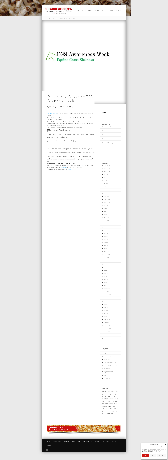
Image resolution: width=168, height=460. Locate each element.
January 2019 (106, 291)
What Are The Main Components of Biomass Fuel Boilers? (111, 138)
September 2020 (107, 233)
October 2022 (107, 168)
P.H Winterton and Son (52, 113)
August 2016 (106, 338)
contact (83, 165)
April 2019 (106, 282)
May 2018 (106, 313)
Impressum (158, 457)
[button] (165, 444)
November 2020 (107, 227)
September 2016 (107, 335)
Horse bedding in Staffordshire (110, 365)
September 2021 (107, 202)
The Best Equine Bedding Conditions (109, 134)
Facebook (69, 169)
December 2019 (107, 261)
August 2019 (106, 270)
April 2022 (106, 186)
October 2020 (107, 230)
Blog (53, 18)
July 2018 (105, 307)
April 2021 (106, 214)
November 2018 (107, 298)
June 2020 (106, 242)
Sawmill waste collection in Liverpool (109, 372)
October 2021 (107, 199)
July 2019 (105, 273)
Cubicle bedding (107, 356)
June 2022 (106, 180)
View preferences (161, 455)
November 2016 (107, 328)
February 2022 (107, 193)
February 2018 (107, 319)
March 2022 (106, 190)
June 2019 (106, 276)
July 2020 (105, 239)
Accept (145, 455)
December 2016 (107, 325)
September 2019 (107, 267)
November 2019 (107, 264)
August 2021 (106, 205)
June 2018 (106, 310)
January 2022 (106, 196)
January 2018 (106, 322)
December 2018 (107, 294)
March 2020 (106, 251)
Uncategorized (107, 378)
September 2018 (107, 301)
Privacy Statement (152, 457)
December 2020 (107, 224)
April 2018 (106, 316)
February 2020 (107, 254)
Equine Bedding (107, 359)
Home (48, 18)
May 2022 (106, 183)
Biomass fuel (106, 349)
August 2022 (106, 174)
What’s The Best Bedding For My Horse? (110, 130)
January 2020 (106, 257)
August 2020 (106, 236)
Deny (153, 455)
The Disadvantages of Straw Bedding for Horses (110, 126)
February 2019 (107, 288)
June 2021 (106, 208)
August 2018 (106, 304)
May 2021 (106, 211)
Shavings (105, 375)
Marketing (52, 107)
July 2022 (105, 177)
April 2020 (106, 248)
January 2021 (106, 220)
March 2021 (106, 217)
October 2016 (107, 332)
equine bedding (63, 167)
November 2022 (107, 165)
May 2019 (106, 279)
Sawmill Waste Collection (109, 368)
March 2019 (106, 285)
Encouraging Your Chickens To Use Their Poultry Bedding (111, 142)
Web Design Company (120, 455)
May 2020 (106, 245)
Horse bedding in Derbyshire (110, 362)
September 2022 (107, 171)
